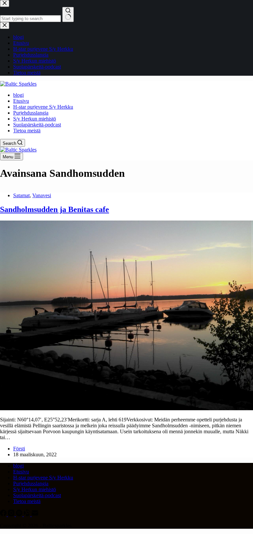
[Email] (35, 514)
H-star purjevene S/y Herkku (43, 107)
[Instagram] (12, 514)
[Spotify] (20, 514)
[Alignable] (28, 514)
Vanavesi (41, 195)
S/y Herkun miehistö (34, 118)
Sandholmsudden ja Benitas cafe (54, 209)
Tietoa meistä (27, 130)
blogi (18, 95)
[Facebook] (4, 514)
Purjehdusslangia (30, 113)
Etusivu (21, 101)
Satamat (21, 195)
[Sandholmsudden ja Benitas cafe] (126, 408)
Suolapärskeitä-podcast (37, 124)
